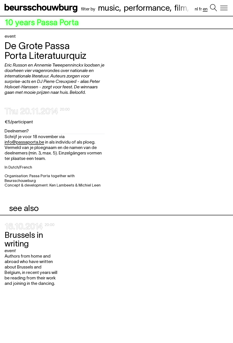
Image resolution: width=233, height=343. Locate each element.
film (180, 7)
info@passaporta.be (24, 142)
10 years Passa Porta (42, 22)
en (205, 9)
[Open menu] (223, 8)
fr (200, 9)
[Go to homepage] (42, 7)
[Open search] (213, 7)
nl (196, 9)
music (108, 7)
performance (147, 7)
